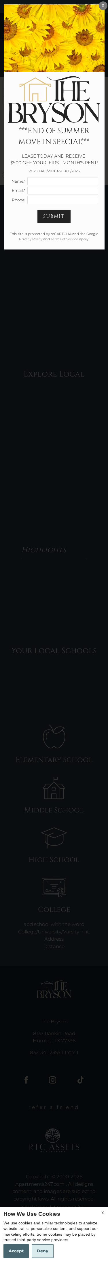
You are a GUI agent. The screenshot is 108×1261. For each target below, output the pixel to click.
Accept (16, 1251)
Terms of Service (64, 239)
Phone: (18, 200)
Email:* (18, 190)
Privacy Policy (30, 239)
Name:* (19, 181)
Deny (42, 1251)
